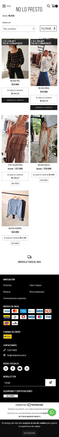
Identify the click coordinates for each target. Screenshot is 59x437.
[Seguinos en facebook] (12, 368)
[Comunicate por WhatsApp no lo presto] (52, 412)
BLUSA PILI (15, 80)
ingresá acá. (47, 413)
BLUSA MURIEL (15, 228)
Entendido (29, 433)
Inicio (4, 15)
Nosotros (6, 291)
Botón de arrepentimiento (29, 416)
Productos (7, 285)
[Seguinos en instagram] (5, 368)
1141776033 (12, 350)
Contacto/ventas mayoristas (14, 298)
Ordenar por (6, 22)
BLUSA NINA (44, 88)
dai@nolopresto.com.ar (16, 355)
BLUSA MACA (44, 165)
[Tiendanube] (29, 406)
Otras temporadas (37, 291)
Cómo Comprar (35, 285)
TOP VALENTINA (15, 165)
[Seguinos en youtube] (19, 368)
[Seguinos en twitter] (26, 368)
